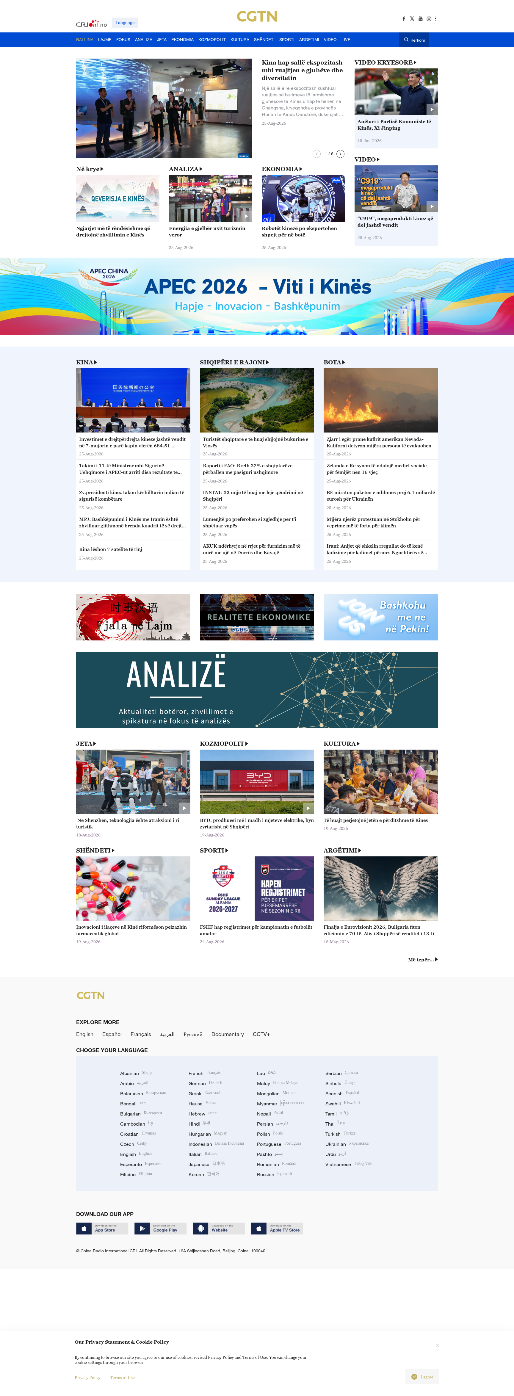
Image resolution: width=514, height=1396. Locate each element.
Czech (133, 1144)
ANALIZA (183, 169)
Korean (204, 1174)
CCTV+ (261, 1034)
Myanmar (280, 1104)
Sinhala (340, 1083)
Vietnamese (348, 1164)
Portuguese (279, 1144)
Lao (266, 1073)
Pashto (270, 1154)
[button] (317, 154)
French (204, 1073)
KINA (84, 362)
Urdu (335, 1154)
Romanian (276, 1164)
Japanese (207, 1164)
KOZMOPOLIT (222, 743)
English (84, 1034)
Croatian (138, 1134)
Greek (204, 1093)
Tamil (337, 1114)
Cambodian (136, 1124)
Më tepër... (421, 959)
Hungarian (208, 1134)
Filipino (136, 1174)
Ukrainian (347, 1144)
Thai (335, 1124)
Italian (203, 1154)
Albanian (136, 1073)
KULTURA (340, 743)
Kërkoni (417, 40)
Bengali (133, 1104)
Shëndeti (93, 850)
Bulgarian (141, 1114)
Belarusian (143, 1093)
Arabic (134, 1083)
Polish (270, 1134)
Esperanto (141, 1164)
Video (365, 159)
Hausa (202, 1104)
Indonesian (216, 1144)
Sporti (212, 850)
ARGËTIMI (340, 850)
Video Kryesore (384, 62)
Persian (273, 1124)
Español (112, 1034)
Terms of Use (122, 1377)
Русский (193, 1034)
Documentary (227, 1034)
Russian (274, 1174)
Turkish (340, 1134)
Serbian (341, 1073)
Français (141, 1034)
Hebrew (204, 1114)
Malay (277, 1083)
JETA (84, 743)
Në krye (87, 169)
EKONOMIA (280, 169)
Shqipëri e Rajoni (232, 362)
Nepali (270, 1114)
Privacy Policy (88, 1377)
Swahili (342, 1104)
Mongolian (277, 1093)
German (205, 1083)
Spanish (342, 1093)
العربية (167, 1034)
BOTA (332, 362)
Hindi (199, 1124)
